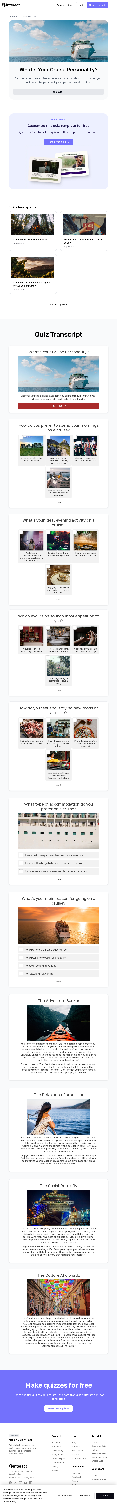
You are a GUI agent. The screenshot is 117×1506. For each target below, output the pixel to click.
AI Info (55, 1470)
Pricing (55, 1466)
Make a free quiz (97, 5)
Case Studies (58, 1462)
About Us (76, 1473)
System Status (99, 1479)
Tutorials (76, 1454)
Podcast (76, 1446)
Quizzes (13, 16)
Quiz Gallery (57, 1450)
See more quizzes (58, 304)
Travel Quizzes (28, 16)
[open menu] (112, 5)
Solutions (56, 1446)
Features (56, 1442)
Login (81, 5)
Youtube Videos (79, 1458)
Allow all (104, 1495)
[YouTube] (25, 1482)
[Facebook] (10, 1482)
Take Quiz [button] (56, 91)
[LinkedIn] (30, 1482)
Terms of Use (14, 1478)
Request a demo (65, 5)
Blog (74, 1442)
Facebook (76, 1477)
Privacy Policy (29, 1478)
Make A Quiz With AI (20, 1439)
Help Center (77, 1450)
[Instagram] (20, 1482)
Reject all (85, 1495)
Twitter (75, 1481)
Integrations (58, 1454)
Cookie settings (64, 1495)
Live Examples (59, 1458)
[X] (15, 1482)
